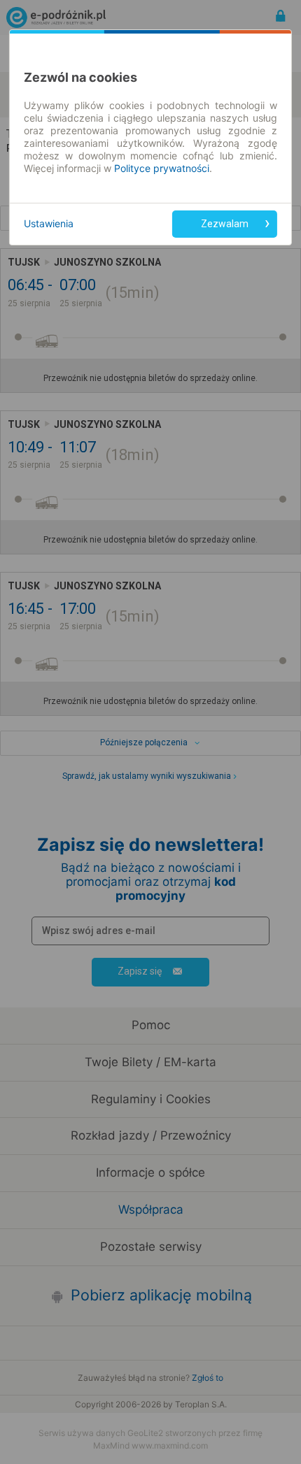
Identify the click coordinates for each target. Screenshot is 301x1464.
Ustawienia (49, 223)
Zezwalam (224, 223)
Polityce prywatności (161, 168)
